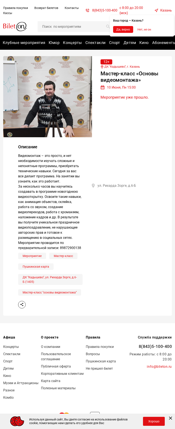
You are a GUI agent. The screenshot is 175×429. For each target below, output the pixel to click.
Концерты (72, 42)
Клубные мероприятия (24, 42)
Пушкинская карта (36, 266)
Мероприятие (32, 256)
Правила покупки (15, 8)
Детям (130, 42)
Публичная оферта (56, 366)
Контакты (72, 8)
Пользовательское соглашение (56, 356)
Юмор (54, 42)
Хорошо (153, 421)
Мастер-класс (63, 256)
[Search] (108, 26)
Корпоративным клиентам (62, 374)
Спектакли (95, 42)
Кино (144, 42)
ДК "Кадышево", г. (122, 66)
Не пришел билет (99, 368)
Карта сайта (50, 381)
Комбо (8, 397)
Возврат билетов (46, 8)
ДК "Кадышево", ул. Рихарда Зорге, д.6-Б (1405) (50, 279)
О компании (50, 347)
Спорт (114, 42)
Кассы (7, 13)
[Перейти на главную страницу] (15, 26)
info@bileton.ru (159, 367)
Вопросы (93, 354)
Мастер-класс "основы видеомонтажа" (50, 292)
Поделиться (22, 304)
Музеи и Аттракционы (20, 383)
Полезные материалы (58, 388)
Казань (166, 10)
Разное (9, 390)
